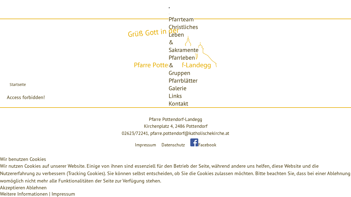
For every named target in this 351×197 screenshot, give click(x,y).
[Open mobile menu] (169, 7)
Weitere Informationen (24, 194)
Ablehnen (36, 187)
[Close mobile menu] (169, 14)
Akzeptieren (12, 187)
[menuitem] (181, 19)
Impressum (145, 144)
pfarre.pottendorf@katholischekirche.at (189, 133)
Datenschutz (173, 144)
